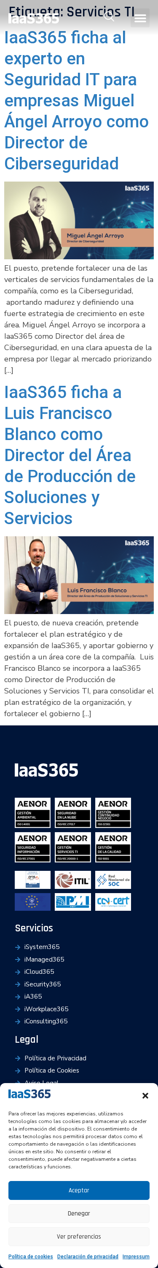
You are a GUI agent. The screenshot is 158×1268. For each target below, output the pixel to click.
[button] (145, 1095)
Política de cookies (30, 1257)
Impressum (136, 1257)
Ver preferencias (79, 1237)
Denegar (79, 1214)
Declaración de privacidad (87, 1257)
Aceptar (79, 1190)
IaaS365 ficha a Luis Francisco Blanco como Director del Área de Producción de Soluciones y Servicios (70, 455)
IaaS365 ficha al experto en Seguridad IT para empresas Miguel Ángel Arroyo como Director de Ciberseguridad (76, 101)
